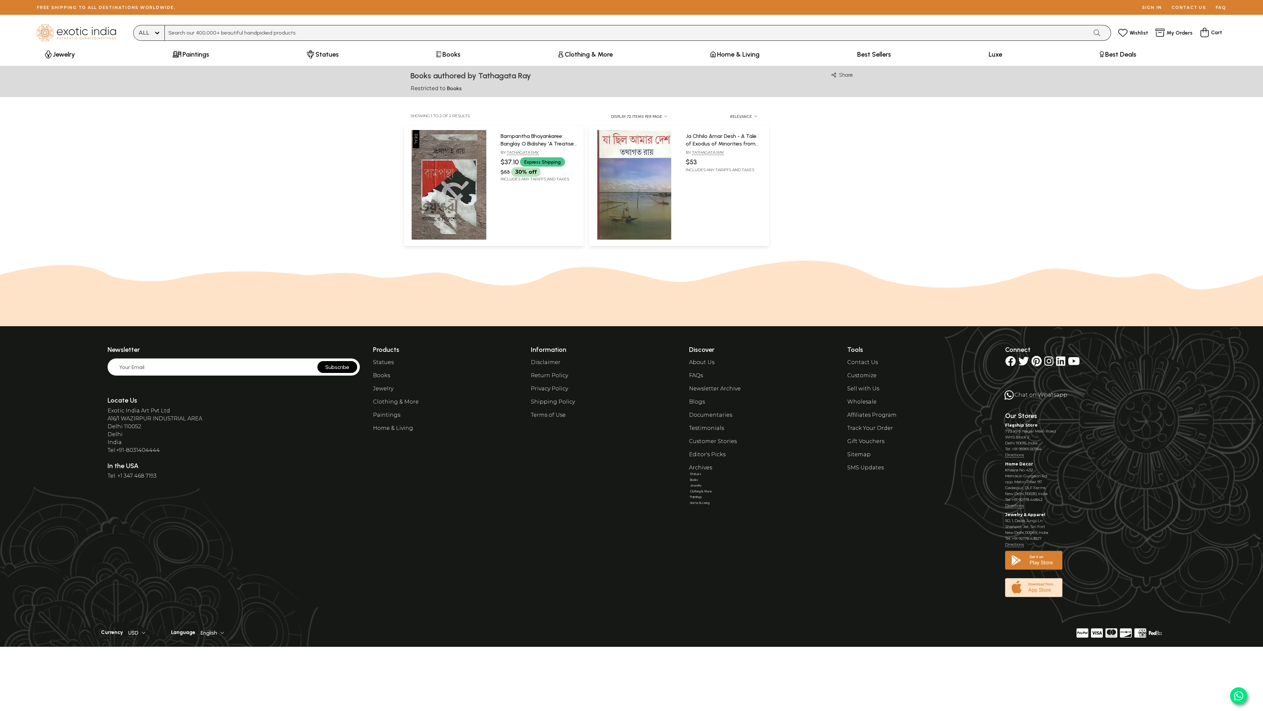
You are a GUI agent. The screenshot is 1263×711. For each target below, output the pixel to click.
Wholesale (862, 402)
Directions (1014, 454)
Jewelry (383, 388)
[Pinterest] (1036, 363)
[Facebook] (1010, 363)
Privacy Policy (549, 388)
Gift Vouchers (865, 441)
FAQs (696, 375)
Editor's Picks (707, 454)
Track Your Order (870, 428)
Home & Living (393, 428)
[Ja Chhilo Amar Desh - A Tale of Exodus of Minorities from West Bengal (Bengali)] (634, 238)
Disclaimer (545, 362)
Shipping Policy (553, 402)
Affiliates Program (872, 415)
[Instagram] (1048, 363)
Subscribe (337, 367)
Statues (383, 362)
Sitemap (859, 454)
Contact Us (862, 362)
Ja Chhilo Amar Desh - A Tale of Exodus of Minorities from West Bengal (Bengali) (721, 143)
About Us (701, 362)
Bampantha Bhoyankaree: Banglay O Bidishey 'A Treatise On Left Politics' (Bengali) (537, 143)
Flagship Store (1021, 425)
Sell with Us (863, 388)
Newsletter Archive (715, 388)
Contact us (1189, 7)
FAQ (1221, 7)
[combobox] (626, 33)
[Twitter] (1023, 363)
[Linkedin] (1060, 363)
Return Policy (549, 375)
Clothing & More (396, 402)
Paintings (386, 415)
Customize (862, 375)
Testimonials (706, 428)
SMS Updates (865, 467)
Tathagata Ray (523, 152)
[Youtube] (1074, 363)
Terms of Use (548, 415)
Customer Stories (713, 441)
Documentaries (710, 415)
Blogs (697, 402)
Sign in (1152, 7)
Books (381, 375)
